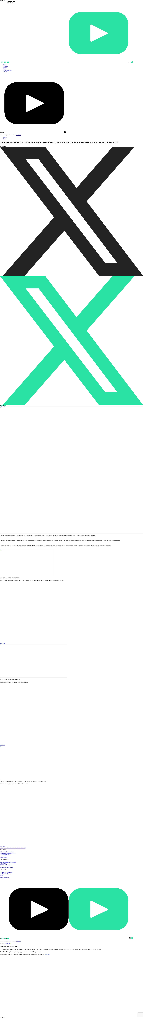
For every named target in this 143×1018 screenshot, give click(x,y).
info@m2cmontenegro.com (6, 867)
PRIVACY (18, 135)
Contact (5, 71)
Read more (47, 954)
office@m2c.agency (4, 877)
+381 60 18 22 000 (20, 848)
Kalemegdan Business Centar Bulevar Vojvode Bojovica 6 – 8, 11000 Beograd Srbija (7, 853)
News (4, 69)
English (5, 137)
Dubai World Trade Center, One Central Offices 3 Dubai (6, 874)
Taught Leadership (7, 70)
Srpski (4, 138)
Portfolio (5, 65)
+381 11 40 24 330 (11, 848)
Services (5, 67)
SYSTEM (8, 943)
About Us (5, 66)
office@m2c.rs (3, 848)
